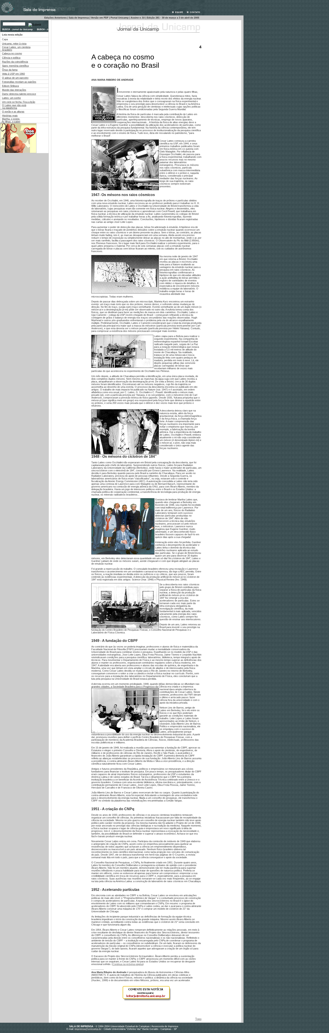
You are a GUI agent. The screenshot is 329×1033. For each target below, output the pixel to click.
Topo (198, 1019)
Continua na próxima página (128, 964)
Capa (5, 39)
